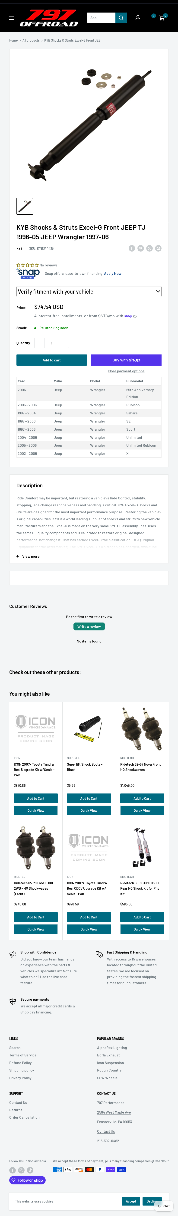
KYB (19, 248)
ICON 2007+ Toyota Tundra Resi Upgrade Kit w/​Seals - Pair (34, 769)
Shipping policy (21, 1070)
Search (15, 1047)
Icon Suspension (110, 1062)
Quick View (36, 810)
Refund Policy (20, 1062)
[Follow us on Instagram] (21, 1170)
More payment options (126, 371)
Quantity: (24, 343)
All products (31, 40)
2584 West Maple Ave (114, 1112)
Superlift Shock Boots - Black (84, 767)
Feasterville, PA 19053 (114, 1121)
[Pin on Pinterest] (140, 248)
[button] (149, 18)
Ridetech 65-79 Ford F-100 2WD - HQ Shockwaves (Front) (33, 888)
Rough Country (109, 1070)
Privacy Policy (20, 1077)
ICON (17, 758)
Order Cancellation (24, 1117)
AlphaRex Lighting (112, 1047)
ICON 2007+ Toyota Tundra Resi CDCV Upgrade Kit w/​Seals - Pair (87, 888)
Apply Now (112, 273)
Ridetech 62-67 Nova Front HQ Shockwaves (140, 767)
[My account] (138, 17)
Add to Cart (35, 798)
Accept (131, 1201)
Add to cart (52, 360)
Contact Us (18, 1102)
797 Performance (110, 1102)
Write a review (89, 626)
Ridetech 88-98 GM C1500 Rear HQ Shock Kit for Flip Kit (139, 888)
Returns (15, 1110)
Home (13, 40)
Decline (152, 1201)
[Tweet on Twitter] (149, 248)
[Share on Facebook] (132, 248)
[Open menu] (11, 18)
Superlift (74, 758)
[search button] (121, 18)
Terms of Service (23, 1055)
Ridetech (127, 758)
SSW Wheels (107, 1077)
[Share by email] (158, 248)
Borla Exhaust (108, 1055)
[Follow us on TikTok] (30, 1170)
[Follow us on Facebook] (12, 1170)
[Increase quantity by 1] (64, 343)
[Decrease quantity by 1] (39, 343)
